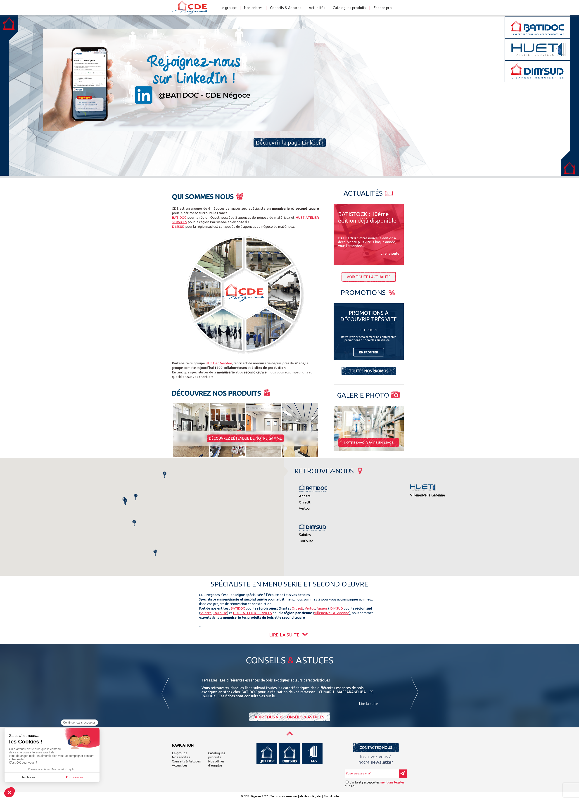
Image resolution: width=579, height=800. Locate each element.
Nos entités (253, 8)
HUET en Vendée (219, 363)
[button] (155, 552)
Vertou (304, 508)
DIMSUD (178, 226)
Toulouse (306, 541)
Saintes (305, 535)
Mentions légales (310, 796)
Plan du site (331, 796)
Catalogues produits (349, 8)
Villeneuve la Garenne (427, 495)
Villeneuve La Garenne (331, 613)
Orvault (305, 502)
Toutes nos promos (368, 371)
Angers (305, 496)
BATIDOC (179, 217)
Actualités (317, 8)
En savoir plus (289, 157)
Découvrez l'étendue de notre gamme (245, 438)
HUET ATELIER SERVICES (252, 613)
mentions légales (392, 782)
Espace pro (383, 8)
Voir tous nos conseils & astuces (289, 717)
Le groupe (229, 8)
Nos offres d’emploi (216, 763)
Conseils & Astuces (285, 8)
